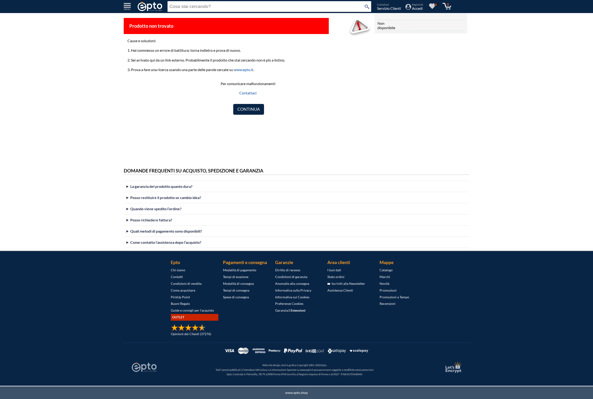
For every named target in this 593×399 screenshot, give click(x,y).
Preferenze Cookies (289, 304)
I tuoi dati (334, 270)
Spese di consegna (236, 297)
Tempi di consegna (236, 290)
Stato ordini (335, 277)
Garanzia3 (290, 310)
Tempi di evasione (235, 277)
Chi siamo (178, 270)
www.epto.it (243, 69)
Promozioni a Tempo (394, 297)
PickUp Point (180, 297)
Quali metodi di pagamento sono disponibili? (166, 231)
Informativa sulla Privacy (293, 290)
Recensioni (387, 304)
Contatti (177, 277)
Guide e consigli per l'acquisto (192, 310)
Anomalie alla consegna (292, 283)
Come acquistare (183, 290)
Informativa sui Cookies (292, 297)
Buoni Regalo (180, 304)
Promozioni (388, 290)
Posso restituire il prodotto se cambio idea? (165, 197)
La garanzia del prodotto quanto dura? (161, 186)
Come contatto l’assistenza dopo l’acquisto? (165, 242)
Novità (384, 283)
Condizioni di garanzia (291, 277)
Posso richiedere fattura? (151, 220)
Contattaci (248, 93)
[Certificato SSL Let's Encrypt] (453, 367)
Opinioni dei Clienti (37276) (191, 334)
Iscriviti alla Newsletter (347, 283)
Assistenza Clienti (340, 290)
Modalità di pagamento (239, 270)
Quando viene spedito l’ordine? (156, 208)
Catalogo (386, 270)
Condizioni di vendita (186, 283)
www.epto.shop (296, 393)
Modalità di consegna (238, 283)
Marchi (385, 277)
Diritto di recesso (287, 270)
